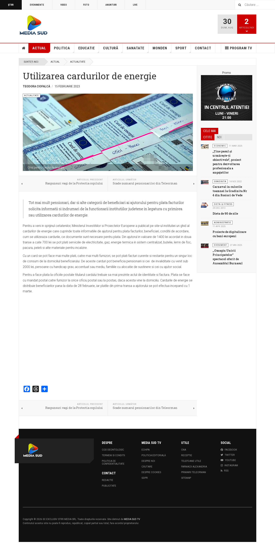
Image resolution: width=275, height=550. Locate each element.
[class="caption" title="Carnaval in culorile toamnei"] (205, 182)
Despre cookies (151, 472)
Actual (39, 48)
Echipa (146, 449)
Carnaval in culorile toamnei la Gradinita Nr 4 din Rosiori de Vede (230, 191)
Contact (203, 48)
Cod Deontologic (113, 449)
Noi (219, 137)
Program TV (241, 48)
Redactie (107, 480)
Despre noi (148, 461)
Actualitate (77, 61)
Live (135, 4)
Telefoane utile (191, 461)
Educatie (86, 48)
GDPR (145, 478)
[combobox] (255, 4)
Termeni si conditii (113, 455)
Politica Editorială (154, 455)
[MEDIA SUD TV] (57, 25)
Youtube (230, 460)
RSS (226, 470)
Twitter (230, 455)
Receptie (186, 455)
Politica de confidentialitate (113, 462)
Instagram (231, 465)
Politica (62, 48)
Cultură (110, 48)
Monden (160, 48)
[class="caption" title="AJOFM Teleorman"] (205, 146)
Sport (181, 48)
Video (63, 4)
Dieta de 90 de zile (225, 213)
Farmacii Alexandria (194, 466)
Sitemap (186, 478)
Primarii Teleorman (193, 472)
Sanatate (135, 48)
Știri (10, 4)
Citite (207, 137)
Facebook (231, 449)
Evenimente (37, 4)
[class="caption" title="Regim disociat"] (205, 204)
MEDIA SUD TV (132, 519)
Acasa (24, 48)
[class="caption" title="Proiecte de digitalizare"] (205, 223)
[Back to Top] (4, 546)
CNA (183, 449)
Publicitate (109, 485)
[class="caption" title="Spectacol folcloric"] (205, 245)
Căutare (147, 466)
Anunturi (111, 4)
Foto (86, 4)
